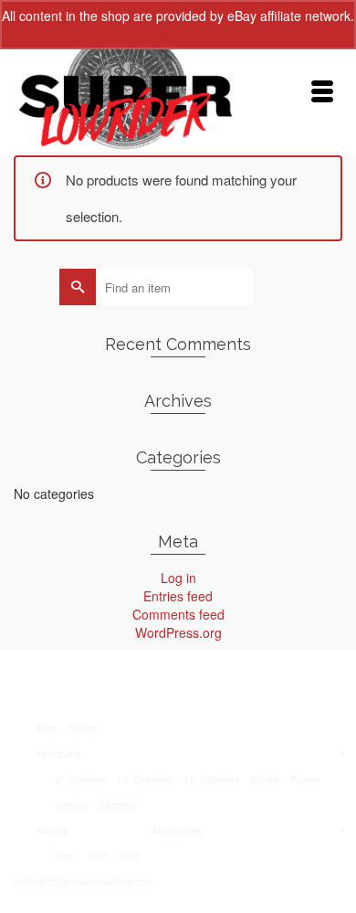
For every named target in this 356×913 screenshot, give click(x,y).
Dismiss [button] (178, 34)
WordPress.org (178, 632)
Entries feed (178, 596)
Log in (178, 577)
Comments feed (178, 614)
